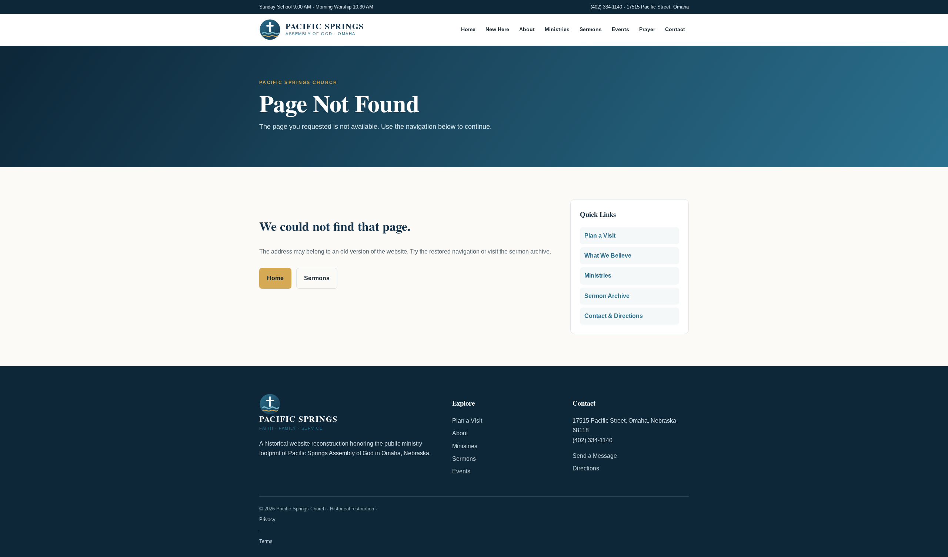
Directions (586, 468)
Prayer (647, 30)
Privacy (267, 519)
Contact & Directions (613, 316)
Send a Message (595, 456)
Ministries (557, 30)
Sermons (591, 30)
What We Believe (607, 255)
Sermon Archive (607, 296)
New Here (497, 30)
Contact (675, 30)
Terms (266, 541)
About (527, 30)
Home (468, 30)
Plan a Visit (599, 235)
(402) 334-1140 (606, 7)
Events (620, 30)
